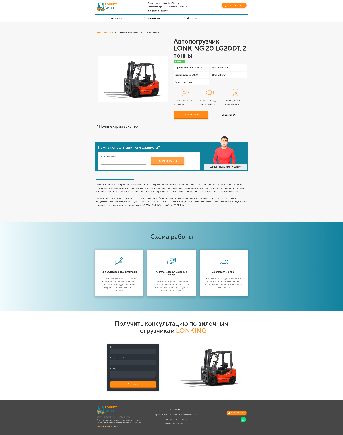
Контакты (175, 409)
